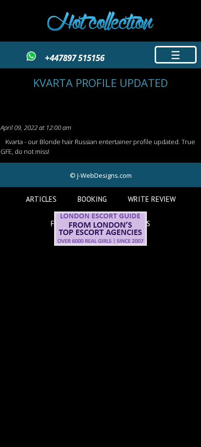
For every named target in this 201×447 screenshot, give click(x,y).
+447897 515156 (74, 58)
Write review (152, 199)
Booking (92, 199)
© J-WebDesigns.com (101, 175)
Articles (41, 199)
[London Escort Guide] (100, 243)
